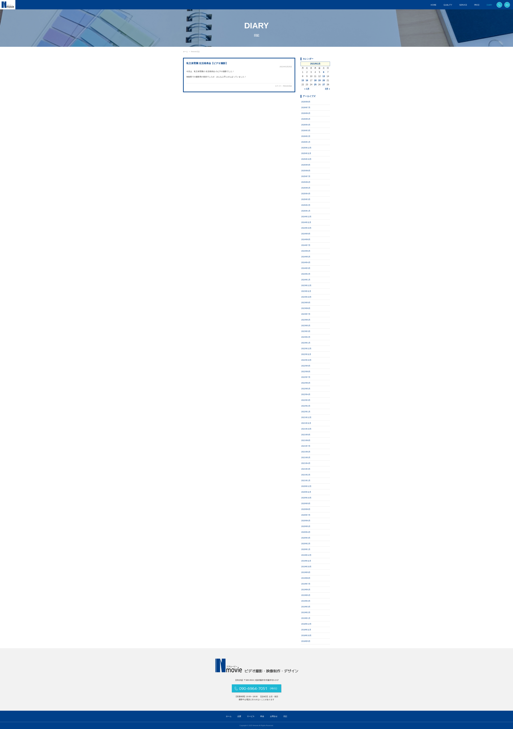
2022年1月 (305, 412)
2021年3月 (305, 469)
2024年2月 (305, 274)
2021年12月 (306, 417)
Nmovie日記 (287, 86)
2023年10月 (306, 297)
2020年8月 (305, 509)
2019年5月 (305, 595)
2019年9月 (305, 572)
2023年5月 (305, 325)
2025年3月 (305, 199)
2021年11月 (306, 423)
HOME (433, 4)
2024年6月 (305, 251)
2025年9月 (305, 165)
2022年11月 (306, 354)
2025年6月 (305, 182)
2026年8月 (305, 102)
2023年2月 (305, 337)
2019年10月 (306, 566)
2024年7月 (305, 245)
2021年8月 (305, 440)
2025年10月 (306, 159)
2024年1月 (305, 280)
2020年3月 (305, 538)
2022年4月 (305, 394)
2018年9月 (305, 641)
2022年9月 (305, 366)
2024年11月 (306, 222)
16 (307, 80)
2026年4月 (305, 125)
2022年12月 (306, 348)
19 (319, 80)
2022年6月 (305, 383)
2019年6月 (305, 589)
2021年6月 (305, 452)
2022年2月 (305, 406)
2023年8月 (305, 308)
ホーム (185, 52)
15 (303, 80)
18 (315, 80)
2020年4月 (305, 532)
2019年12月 (306, 555)
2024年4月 (305, 262)
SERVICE (463, 4)
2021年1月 (305, 480)
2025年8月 (305, 171)
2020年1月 (305, 549)
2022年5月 (305, 389)
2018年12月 (306, 624)
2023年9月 (305, 302)
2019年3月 (305, 607)
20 (323, 80)
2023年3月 (305, 331)
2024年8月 (305, 239)
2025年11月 (306, 153)
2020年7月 (305, 515)
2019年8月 (305, 578)
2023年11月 (306, 291)
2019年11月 (306, 561)
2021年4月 (305, 463)
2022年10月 (306, 360)
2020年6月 (305, 521)
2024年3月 (305, 268)
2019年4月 (305, 601)
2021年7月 (305, 446)
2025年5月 (305, 188)
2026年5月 (305, 119)
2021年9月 (305, 435)
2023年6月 (305, 320)
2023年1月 (305, 343)
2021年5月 (305, 457)
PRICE (476, 4)
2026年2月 (305, 136)
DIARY (489, 4)
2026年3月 (305, 130)
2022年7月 (305, 377)
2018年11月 (306, 630)
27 (323, 84)
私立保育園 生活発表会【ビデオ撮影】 (207, 63)
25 (315, 84)
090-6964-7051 (259, 688)
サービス (250, 716)
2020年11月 (306, 492)
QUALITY (448, 4)
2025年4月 (305, 194)
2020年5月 (305, 526)
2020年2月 (305, 544)
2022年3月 (305, 400)
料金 (262, 716)
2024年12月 (306, 217)
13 (323, 76)
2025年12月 (306, 148)
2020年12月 (306, 486)
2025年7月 (305, 176)
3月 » (327, 89)
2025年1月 (305, 211)
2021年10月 (306, 429)
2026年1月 (305, 142)
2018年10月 (306, 635)
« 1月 (306, 89)
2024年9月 (305, 234)
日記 (285, 716)
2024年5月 (305, 257)
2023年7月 (305, 314)
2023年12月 (306, 285)
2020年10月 (306, 498)
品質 (239, 716)
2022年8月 (305, 371)
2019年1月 (305, 618)
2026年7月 (305, 107)
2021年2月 (305, 475)
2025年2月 (305, 205)
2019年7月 (305, 584)
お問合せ (273, 716)
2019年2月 (305, 612)
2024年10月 (306, 228)
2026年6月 (305, 113)
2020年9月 (305, 503)
